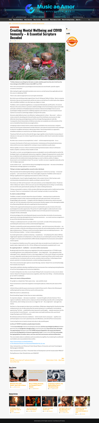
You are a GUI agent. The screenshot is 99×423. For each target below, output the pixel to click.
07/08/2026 (50, 411)
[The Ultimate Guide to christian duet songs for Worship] (16, 401)
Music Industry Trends (55, 19)
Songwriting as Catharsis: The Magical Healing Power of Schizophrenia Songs (55, 385)
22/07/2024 (56, 388)
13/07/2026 (83, 414)
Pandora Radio (13, 404)
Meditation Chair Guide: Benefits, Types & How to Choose (18, 384)
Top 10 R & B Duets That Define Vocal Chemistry (31, 408)
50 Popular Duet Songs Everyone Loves (48, 408)
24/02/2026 (18, 387)
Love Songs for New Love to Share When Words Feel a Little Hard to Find (65, 409)
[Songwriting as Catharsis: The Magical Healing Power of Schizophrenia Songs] (56, 376)
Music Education (28, 19)
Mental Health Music (18, 19)
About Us (78, 19)
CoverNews (55, 420)
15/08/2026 (34, 411)
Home (10, 19)
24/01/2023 (18, 40)
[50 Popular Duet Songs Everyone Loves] (49, 401)
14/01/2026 (37, 388)
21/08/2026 (18, 412)
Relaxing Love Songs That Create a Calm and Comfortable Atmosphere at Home (82, 410)
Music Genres (45, 19)
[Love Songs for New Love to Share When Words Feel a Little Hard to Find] (66, 401)
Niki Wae (12, 40)
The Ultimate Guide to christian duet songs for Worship (15, 409)
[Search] (89, 19)
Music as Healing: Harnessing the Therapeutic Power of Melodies (36, 385)
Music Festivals (37, 19)
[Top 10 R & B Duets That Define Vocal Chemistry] (33, 401)
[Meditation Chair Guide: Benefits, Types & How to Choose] (18, 376)
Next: (55, 359)
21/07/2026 (67, 412)
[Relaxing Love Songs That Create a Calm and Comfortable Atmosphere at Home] (82, 401)
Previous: (23, 360)
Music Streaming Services (68, 19)
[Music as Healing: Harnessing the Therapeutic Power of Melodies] (37, 376)
